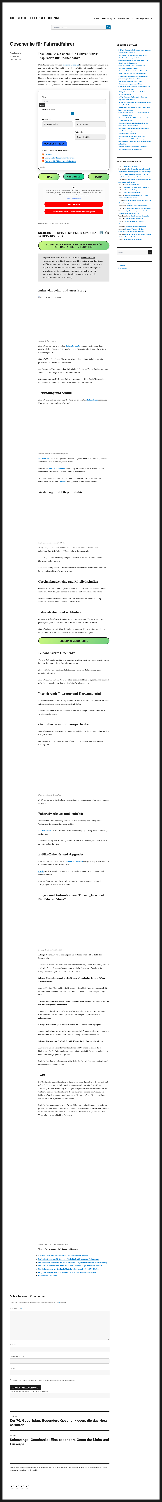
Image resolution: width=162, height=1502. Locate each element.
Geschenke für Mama (132, 184)
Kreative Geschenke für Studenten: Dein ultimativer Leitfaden (63, 1255)
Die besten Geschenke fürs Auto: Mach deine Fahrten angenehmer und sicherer (70, 1265)
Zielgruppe (46, 119)
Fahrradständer (44, 830)
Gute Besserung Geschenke (140, 216)
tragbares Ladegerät (74, 861)
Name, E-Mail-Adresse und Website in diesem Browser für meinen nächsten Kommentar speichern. (44, 1380)
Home (96, 18)
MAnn (99, 176)
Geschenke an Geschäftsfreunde (135, 226)
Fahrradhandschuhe (57, 468)
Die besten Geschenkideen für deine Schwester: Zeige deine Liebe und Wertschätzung (72, 1262)
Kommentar (16, 1308)
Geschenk (49, 154)
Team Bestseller (15, 53)
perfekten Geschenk (71, 64)
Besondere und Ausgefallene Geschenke (138, 208)
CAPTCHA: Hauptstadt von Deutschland (29, 1391)
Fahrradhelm (92, 399)
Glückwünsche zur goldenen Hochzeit (136, 187)
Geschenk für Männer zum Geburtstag (60, 161)
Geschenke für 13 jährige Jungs (136, 205)
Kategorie (79, 132)
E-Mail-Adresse (18, 1356)
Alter (44, 96)
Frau (49, 176)
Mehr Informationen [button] (74, 199)
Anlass (77, 119)
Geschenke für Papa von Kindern (135, 190)
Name (13, 1344)
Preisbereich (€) (48, 109)
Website (14, 1368)
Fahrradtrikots (44, 458)
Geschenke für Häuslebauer (134, 218)
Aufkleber (62, 481)
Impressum (122, 265)
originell (74, 176)
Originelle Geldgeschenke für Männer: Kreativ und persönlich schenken (67, 1272)
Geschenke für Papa (131, 166)
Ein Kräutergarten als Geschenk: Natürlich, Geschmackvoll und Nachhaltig (68, 1269)
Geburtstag (107, 18)
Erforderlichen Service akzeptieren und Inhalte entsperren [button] (74, 211)
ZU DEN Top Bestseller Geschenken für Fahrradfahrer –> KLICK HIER (74, 246)
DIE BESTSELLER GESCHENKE (35, 17)
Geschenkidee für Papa (47, 1275)
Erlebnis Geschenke (74, 641)
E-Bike (41, 871)
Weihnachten (124, 18)
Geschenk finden (54, 143)
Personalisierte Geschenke (127, 133)
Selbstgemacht (143, 18)
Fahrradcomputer (73, 345)
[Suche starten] (108, 27)
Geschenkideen (15, 59)
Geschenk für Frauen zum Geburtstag (60, 157)
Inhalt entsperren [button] (74, 204)
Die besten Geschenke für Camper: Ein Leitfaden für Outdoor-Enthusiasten (68, 1259)
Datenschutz (122, 268)
